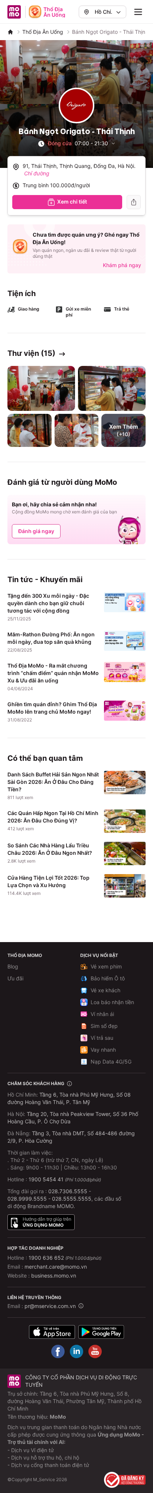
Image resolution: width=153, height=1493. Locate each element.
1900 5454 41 (46, 1179)
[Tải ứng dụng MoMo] (52, 1332)
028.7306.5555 (67, 1191)
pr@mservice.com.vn (50, 1306)
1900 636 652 (65, 1258)
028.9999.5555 (27, 1198)
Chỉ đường (36, 173)
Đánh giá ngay (36, 531)
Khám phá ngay (122, 265)
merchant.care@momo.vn (56, 1266)
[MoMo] (10, 32)
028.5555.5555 (71, 1198)
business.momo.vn (53, 1275)
